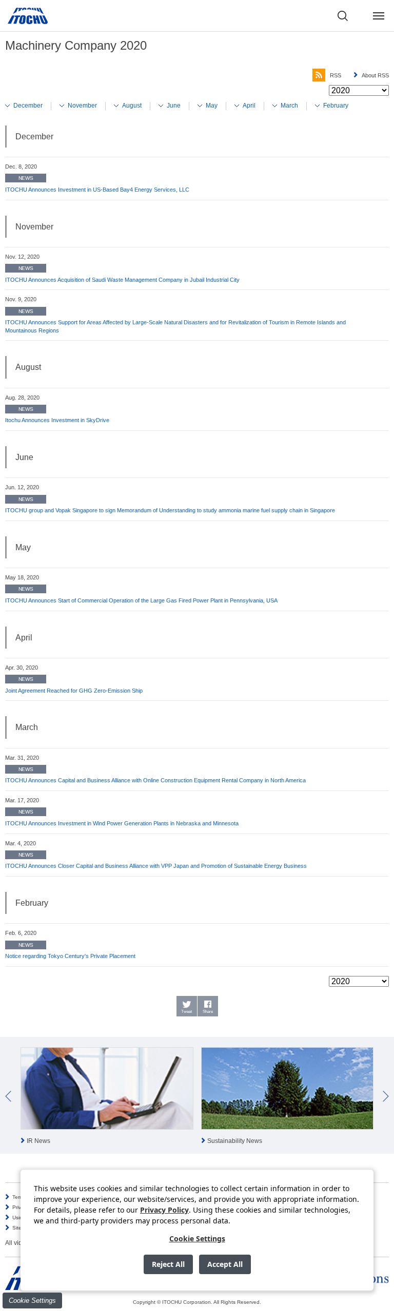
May (212, 105)
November (82, 105)
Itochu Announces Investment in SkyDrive (57, 420)
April (249, 105)
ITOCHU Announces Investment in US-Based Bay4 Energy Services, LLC (97, 189)
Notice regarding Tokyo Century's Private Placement (70, 956)
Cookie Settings (32, 1300)
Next (386, 1096)
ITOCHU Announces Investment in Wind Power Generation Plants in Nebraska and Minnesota (122, 823)
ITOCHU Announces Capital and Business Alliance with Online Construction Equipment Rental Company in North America (155, 780)
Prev (8, 1096)
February (335, 105)
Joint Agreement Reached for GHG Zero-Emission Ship (74, 691)
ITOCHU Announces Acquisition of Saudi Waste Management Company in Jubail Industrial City (122, 280)
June (174, 105)
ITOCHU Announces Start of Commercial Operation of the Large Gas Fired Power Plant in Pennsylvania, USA (141, 600)
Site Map (22, 1228)
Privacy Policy (164, 1210)
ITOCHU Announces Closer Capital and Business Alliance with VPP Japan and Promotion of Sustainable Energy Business (156, 866)
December (28, 105)
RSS (335, 75)
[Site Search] (342, 16)
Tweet (186, 1011)
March (289, 105)
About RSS (375, 75)
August (132, 105)
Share (208, 1011)
